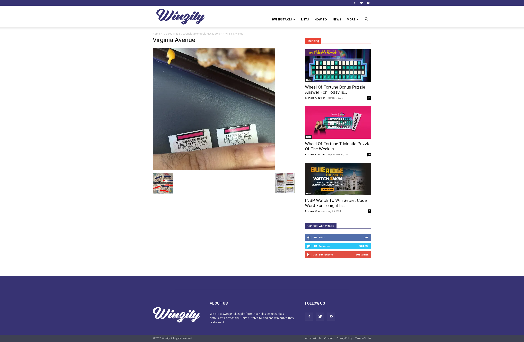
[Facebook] (355, 3)
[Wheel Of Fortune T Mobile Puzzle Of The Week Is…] (338, 122)
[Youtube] (368, 3)
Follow (363, 246)
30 (369, 154)
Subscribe (362, 254)
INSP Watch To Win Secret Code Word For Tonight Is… (336, 203)
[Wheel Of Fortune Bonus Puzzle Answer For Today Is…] (338, 65)
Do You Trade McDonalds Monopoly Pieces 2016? (192, 33)
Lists (305, 19)
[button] (366, 20)
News (337, 19)
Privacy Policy (344, 338)
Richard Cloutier (315, 97)
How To (321, 19)
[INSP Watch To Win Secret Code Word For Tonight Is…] (338, 179)
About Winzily (313, 338)
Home (156, 33)
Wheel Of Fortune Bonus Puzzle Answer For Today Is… (335, 90)
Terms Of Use (363, 338)
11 (369, 97)
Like (366, 237)
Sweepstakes (281, 19)
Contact (328, 338)
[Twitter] (361, 3)
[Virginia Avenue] (214, 169)
